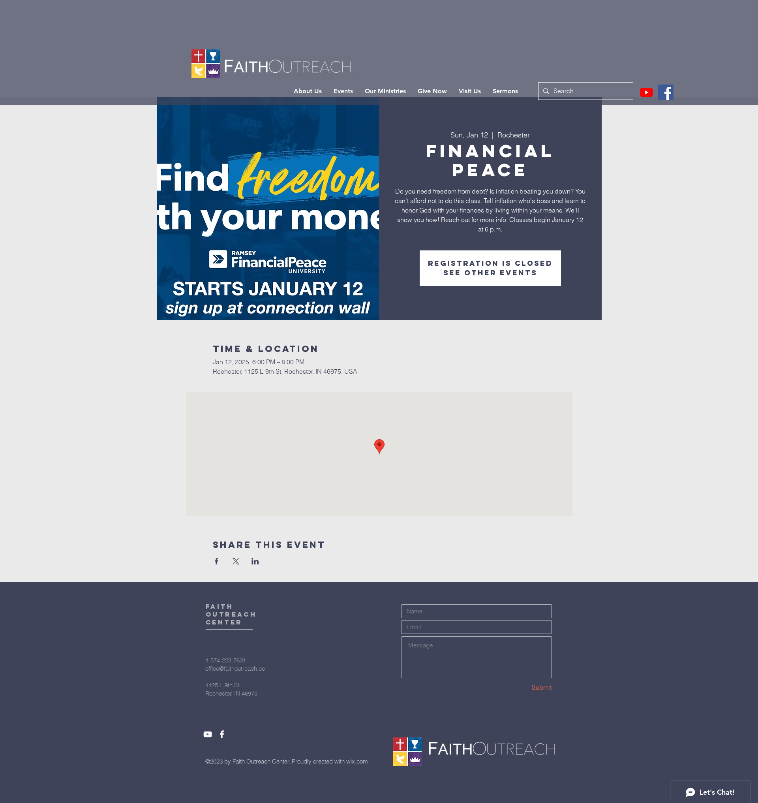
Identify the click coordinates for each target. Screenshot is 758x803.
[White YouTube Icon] (208, 734)
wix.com (357, 761)
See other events (490, 272)
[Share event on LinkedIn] (255, 561)
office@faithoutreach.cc (235, 668)
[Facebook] (666, 92)
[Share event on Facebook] (216, 561)
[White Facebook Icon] (222, 734)
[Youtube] (646, 92)
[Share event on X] (236, 561)
